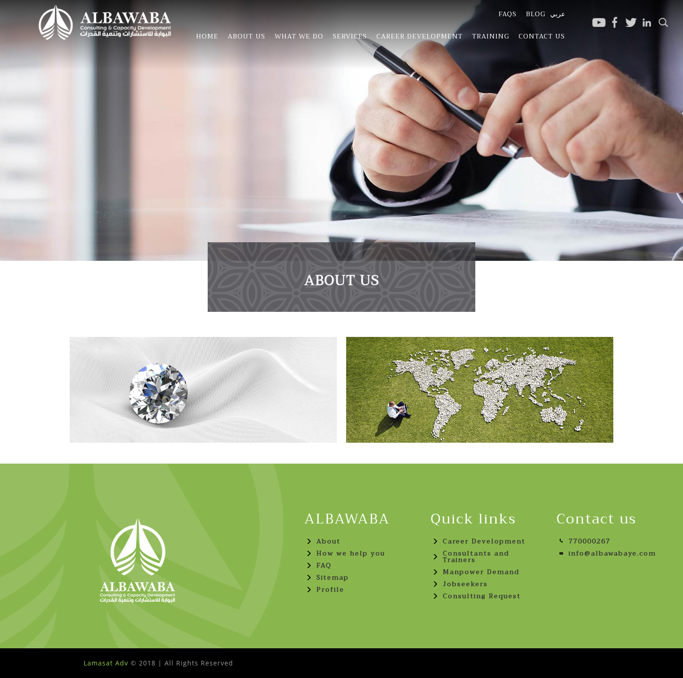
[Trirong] (107, 23)
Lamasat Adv (106, 663)
